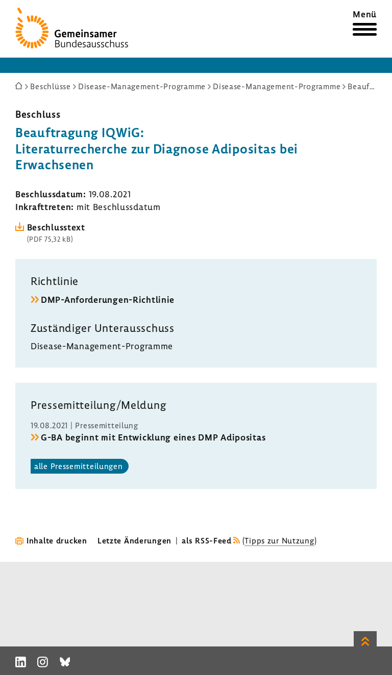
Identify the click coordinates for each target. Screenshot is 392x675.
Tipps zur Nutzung (279, 540)
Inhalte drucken (57, 540)
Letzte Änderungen (134, 540)
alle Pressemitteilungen (78, 466)
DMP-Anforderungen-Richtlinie (108, 299)
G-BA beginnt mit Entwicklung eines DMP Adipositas (153, 437)
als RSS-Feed (207, 540)
